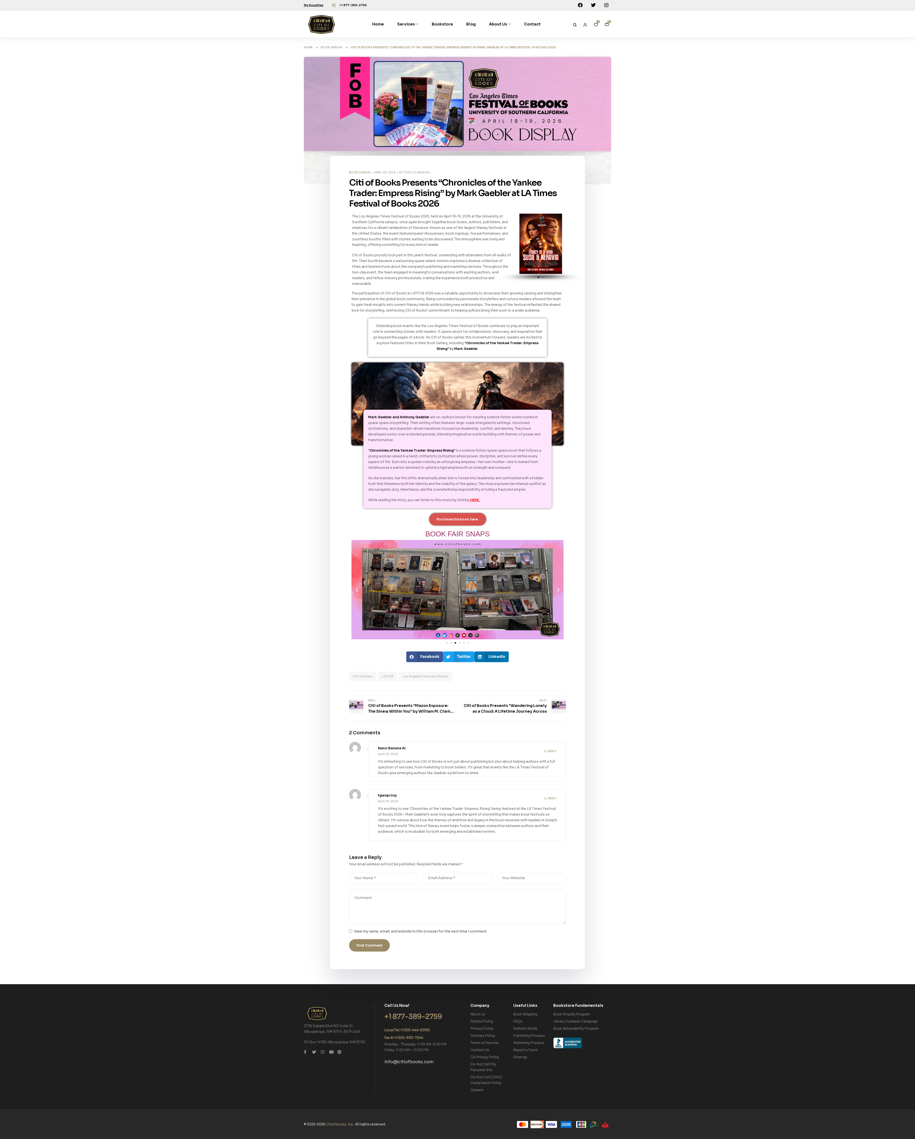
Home (308, 47)
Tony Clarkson (417, 172)
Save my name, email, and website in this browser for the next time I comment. (420, 931)
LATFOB (387, 676)
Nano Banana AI (392, 748)
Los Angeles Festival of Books (425, 676)
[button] (538, 277)
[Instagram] (606, 5)
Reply (552, 751)
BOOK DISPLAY (331, 47)
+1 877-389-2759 (353, 5)
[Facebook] (580, 5)
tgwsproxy (387, 795)
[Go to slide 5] (464, 643)
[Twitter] (593, 5)
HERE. (475, 500)
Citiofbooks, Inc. (340, 1124)
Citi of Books (362, 676)
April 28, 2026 (385, 172)
